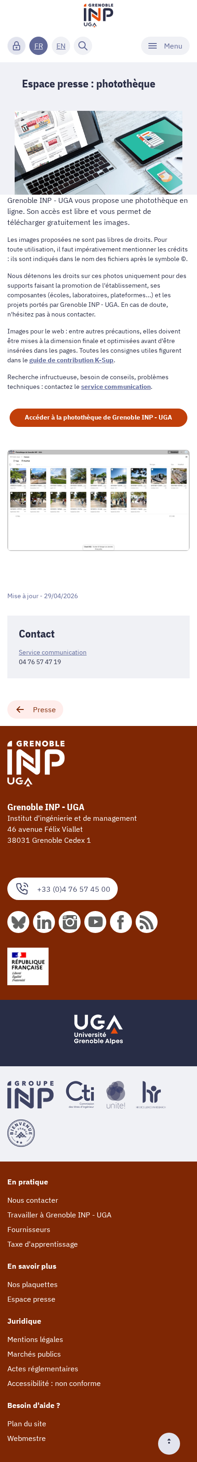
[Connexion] (16, 46)
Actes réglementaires (42, 1368)
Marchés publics (34, 1353)
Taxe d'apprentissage (42, 1244)
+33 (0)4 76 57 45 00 (73, 889)
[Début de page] (172, 1444)
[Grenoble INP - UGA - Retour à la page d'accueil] (98, 16)
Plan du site (26, 1423)
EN (61, 45)
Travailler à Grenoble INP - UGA (59, 1214)
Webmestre (26, 1438)
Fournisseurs (28, 1229)
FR (38, 45)
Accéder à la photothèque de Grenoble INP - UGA (98, 417)
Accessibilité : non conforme (54, 1383)
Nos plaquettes (32, 1284)
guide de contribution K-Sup (71, 360)
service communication (116, 386)
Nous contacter (32, 1200)
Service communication (53, 652)
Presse (44, 709)
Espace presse (31, 1299)
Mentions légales (35, 1339)
